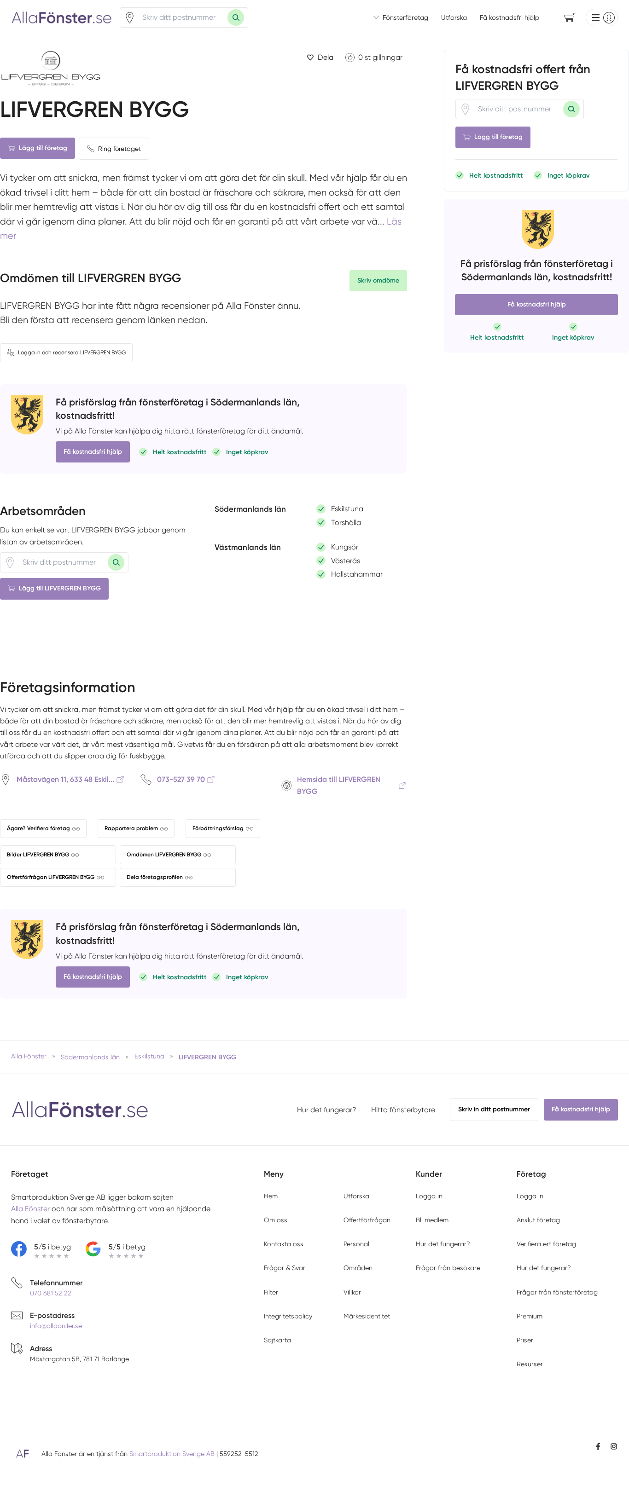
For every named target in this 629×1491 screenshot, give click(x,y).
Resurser (530, 1364)
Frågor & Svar (284, 1267)
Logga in (429, 1196)
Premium (529, 1316)
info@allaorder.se (56, 1325)
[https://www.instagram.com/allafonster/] (614, 1446)
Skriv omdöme (378, 280)
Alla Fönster (30, 1208)
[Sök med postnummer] (235, 17)
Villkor (352, 1292)
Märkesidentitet (367, 1316)
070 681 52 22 (50, 1293)
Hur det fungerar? (326, 1109)
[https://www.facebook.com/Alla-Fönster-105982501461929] (598, 1446)
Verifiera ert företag (546, 1244)
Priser (525, 1340)
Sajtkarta (277, 1340)
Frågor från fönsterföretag (557, 1292)
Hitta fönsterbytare (403, 1109)
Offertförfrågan (367, 1220)
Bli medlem (432, 1220)
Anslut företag (538, 1220)
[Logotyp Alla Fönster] (80, 1109)
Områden (358, 1267)
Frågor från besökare (448, 1267)
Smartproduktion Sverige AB (172, 1453)
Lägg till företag (43, 148)
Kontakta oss (283, 1244)
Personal (356, 1244)
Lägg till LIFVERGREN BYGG (60, 588)
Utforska (454, 17)
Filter (271, 1292)
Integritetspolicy (288, 1316)
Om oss (275, 1220)
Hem (271, 1196)
